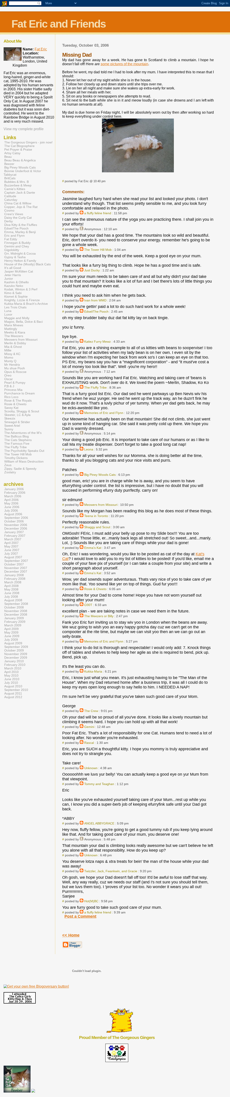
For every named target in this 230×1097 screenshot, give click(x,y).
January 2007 (14, 532)
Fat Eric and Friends (58, 24)
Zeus (7, 465)
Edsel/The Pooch (96, 311)
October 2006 (14, 521)
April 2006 (11, 500)
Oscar (8, 379)
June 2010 (11, 679)
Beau (8, 156)
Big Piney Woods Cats (100, 474)
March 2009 (12, 625)
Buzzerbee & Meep (17, 185)
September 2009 (16, 647)
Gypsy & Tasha (15, 257)
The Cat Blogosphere (19, 146)
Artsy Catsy (12, 153)
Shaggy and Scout (97, 527)
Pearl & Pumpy (14, 382)
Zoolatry (10, 472)
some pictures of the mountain (124, 64)
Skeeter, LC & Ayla (17, 415)
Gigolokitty (11, 250)
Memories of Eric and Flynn (103, 413)
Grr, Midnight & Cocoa (20, 253)
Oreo (7, 375)
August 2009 (13, 643)
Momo (8, 357)
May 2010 (11, 675)
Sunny (8, 429)
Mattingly (10, 329)
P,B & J (9, 386)
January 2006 (14, 489)
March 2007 (12, 539)
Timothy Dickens (16, 458)
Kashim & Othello (16, 282)
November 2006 (15, 525)
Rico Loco (11, 397)
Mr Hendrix (12, 364)
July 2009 (11, 639)
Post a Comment (80, 916)
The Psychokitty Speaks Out (24, 450)
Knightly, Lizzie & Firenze (22, 300)
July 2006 (11, 510)
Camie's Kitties (14, 189)
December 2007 (15, 571)
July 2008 (11, 596)
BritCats (9, 178)
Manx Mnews (13, 325)
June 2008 (11, 593)
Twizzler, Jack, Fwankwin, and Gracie (110, 871)
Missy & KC (12, 354)
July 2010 (11, 682)
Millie (7, 350)
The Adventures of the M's (23, 433)
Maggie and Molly (16, 318)
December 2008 (15, 614)
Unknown (90, 768)
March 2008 (12, 582)
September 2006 (16, 517)
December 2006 (15, 528)
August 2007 (13, 557)
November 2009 (15, 654)
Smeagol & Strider (17, 422)
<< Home (71, 935)
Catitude (10, 196)
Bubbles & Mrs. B (16, 182)
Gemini (89, 727)
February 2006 (14, 492)
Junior (8, 278)
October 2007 (14, 564)
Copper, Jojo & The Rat (21, 207)
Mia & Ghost (13, 346)
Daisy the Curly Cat (18, 217)
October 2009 (14, 650)
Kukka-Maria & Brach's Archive (26, 303)
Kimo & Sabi (13, 293)
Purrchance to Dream (19, 393)
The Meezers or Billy (98, 616)
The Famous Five (16, 443)
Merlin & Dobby (15, 343)
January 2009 (14, 618)
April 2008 (11, 586)
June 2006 (11, 507)
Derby (8, 221)
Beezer (9, 164)
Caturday (10, 199)
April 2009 (11, 629)
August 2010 (13, 686)
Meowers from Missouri (100, 504)
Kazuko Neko (13, 286)
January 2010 (14, 661)
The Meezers (13, 336)
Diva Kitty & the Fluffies (20, 225)
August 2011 (13, 693)
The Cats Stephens (18, 440)
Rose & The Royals (18, 400)
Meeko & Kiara (14, 332)
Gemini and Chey (16, 246)
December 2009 (15, 657)
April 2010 (11, 672)
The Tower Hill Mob (98, 249)
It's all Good (12, 268)
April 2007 (11, 543)
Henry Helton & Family (20, 260)
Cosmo (9, 210)
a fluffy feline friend (97, 213)
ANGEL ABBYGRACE (99, 823)
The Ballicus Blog (16, 436)
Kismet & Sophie (16, 296)
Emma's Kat (92, 548)
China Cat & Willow (17, 203)
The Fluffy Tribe (95, 387)
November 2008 (15, 611)
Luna (7, 311)
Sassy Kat (11, 407)
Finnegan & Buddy (17, 242)
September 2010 (16, 690)
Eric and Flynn (14, 235)
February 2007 (14, 535)
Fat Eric (41, 49)
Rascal (89, 742)
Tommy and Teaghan (99, 784)
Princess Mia (13, 390)
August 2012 (13, 697)
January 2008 (14, 575)
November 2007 (15, 568)
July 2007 (11, 553)
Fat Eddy (10, 239)
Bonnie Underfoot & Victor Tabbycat (22, 172)
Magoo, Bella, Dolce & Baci (23, 321)
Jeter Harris (12, 275)
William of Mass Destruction (24, 461)
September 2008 (16, 604)
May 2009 (11, 632)
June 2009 (11, 636)
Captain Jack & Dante (19, 192)
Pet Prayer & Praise (18, 149)
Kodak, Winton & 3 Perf (20, 289)
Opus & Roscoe (15, 372)
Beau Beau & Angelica (20, 160)
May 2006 (11, 503)
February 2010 (14, 664)
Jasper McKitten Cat (18, 271)
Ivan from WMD (95, 300)
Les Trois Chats (15, 307)
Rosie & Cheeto (95, 589)
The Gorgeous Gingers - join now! (28, 142)
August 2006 (13, 514)
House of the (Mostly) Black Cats (27, 264)
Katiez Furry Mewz (97, 341)
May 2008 (11, 589)
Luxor (8, 314)
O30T (88, 605)
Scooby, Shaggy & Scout (21, 411)
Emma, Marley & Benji (20, 232)
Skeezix (9, 418)
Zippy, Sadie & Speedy (20, 468)
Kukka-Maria (93, 671)
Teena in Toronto (96, 516)
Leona (88, 449)
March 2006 (12, 496)
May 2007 (11, 546)
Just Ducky (92, 270)
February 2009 (14, 621)
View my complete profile (24, 129)
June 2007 (11, 550)
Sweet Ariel (12, 425)
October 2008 (14, 607)
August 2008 (13, 600)
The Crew (91, 711)
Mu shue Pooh (14, 368)
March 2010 (12, 668)
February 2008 (14, 578)
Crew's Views (13, 214)
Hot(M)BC (91, 901)
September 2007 (16, 561)
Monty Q (10, 361)
